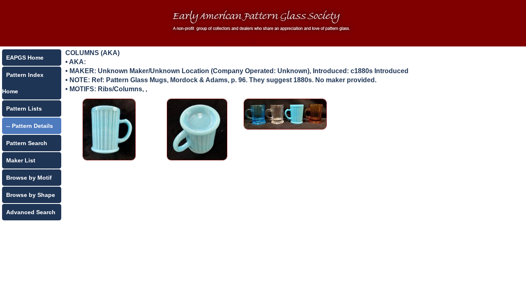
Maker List (20, 160)
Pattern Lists (24, 108)
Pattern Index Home (23, 83)
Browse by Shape (30, 195)
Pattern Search (26, 143)
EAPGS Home (25, 57)
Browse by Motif (29, 177)
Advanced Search (30, 212)
